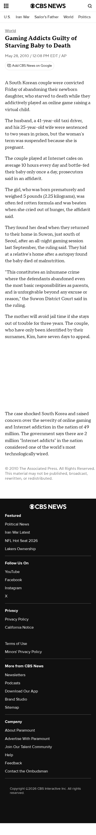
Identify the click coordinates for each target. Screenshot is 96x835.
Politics (84, 17)
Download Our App (21, 691)
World (68, 17)
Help (9, 755)
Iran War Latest (17, 532)
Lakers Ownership (20, 549)
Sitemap (12, 707)
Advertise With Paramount (27, 739)
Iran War (23, 17)
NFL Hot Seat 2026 (21, 541)
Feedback (13, 763)
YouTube (12, 572)
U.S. (7, 17)
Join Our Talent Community (28, 747)
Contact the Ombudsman (26, 771)
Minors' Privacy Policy (23, 652)
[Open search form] (90, 6)
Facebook (13, 580)
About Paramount (20, 730)
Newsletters (15, 675)
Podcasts (12, 683)
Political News (17, 524)
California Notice (19, 627)
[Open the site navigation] (17, 6)
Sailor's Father (46, 17)
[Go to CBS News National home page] (48, 5)
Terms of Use (16, 644)
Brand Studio (16, 699)
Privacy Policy (17, 619)
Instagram (13, 588)
